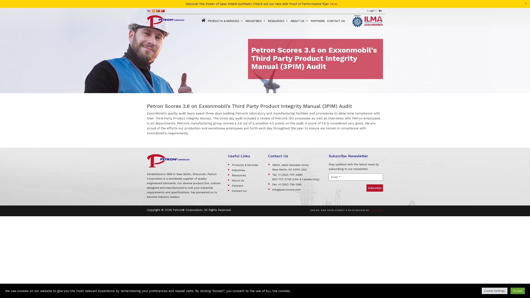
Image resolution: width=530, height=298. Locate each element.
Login (371, 10)
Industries (253, 21)
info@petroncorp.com (286, 189)
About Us (297, 21)
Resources (276, 21)
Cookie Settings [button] (494, 290)
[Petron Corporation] (165, 20)
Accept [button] (517, 290)
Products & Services (223, 21)
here (333, 4)
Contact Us (336, 21)
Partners (318, 21)
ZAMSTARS (376, 210)
